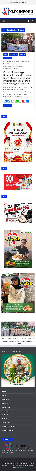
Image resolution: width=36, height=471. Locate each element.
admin (6, 61)
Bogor (5, 54)
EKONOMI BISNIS (13, 54)
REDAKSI (4, 419)
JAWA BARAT (22, 54)
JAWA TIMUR (5, 411)
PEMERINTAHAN (7, 58)
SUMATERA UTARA (7, 430)
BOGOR (7, 64)
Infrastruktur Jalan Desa (9, 66)
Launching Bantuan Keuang (10, 68)
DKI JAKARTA (5, 399)
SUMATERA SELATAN (7, 426)
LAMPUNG (4, 415)
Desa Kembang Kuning (15, 64)
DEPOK (3, 395)
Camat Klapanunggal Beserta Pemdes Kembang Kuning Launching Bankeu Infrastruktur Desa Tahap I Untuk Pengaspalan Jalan (17, 78)
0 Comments (25, 61)
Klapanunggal (20, 66)
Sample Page (5, 422)
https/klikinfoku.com (14, 351)
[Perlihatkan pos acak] (32, 20)
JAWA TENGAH (5, 407)
